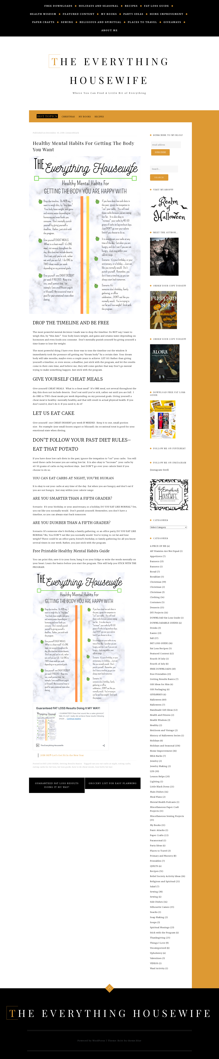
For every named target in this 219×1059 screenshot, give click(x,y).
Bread (153, 571)
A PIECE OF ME (158, 546)
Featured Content (79, 14)
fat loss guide (64, 767)
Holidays (155, 740)
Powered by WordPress (91, 1040)
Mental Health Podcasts (163, 802)
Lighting (155, 781)
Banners (154, 561)
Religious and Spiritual (100, 22)
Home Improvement (166, 14)
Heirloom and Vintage (162, 730)
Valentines (156, 958)
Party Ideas (133, 14)
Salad (153, 886)
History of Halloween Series (165, 735)
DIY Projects (156, 612)
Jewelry (154, 761)
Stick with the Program (162, 932)
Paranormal (156, 840)
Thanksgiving (157, 937)
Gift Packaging (158, 689)
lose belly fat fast (104, 767)
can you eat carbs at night (104, 764)
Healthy (154, 725)
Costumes (155, 602)
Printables (155, 861)
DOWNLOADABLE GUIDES (164, 623)
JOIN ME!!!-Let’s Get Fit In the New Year (62, 755)
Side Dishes (156, 902)
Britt (120, 1040)
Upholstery (156, 953)
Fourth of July (157, 664)
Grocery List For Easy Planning (113, 783)
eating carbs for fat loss (45, 767)
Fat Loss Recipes (159, 648)
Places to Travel (142, 22)
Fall (152, 638)
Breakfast (155, 576)
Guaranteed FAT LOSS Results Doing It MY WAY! (57, 785)
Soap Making (157, 917)
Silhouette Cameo (160, 907)
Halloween (156, 699)
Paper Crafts (43, 22)
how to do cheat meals (83, 767)
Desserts (155, 607)
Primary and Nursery (161, 856)
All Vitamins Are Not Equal (164, 551)
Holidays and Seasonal (98, 5)
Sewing (67, 22)
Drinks (154, 628)
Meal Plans (156, 797)
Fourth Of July (157, 658)
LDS (152, 771)
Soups (153, 922)
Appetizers (156, 556)
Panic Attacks (157, 830)
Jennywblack (72, 133)
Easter (153, 633)
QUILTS (154, 866)
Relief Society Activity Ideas (165, 876)
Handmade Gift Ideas (161, 710)
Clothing (155, 597)
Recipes (131, 5)
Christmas (68, 116)
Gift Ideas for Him (160, 684)
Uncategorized (158, 948)
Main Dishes (157, 792)
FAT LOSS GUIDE (156, 5)
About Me (109, 30)
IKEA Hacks (156, 756)
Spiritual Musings (160, 927)
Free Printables (158, 674)
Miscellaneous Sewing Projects (167, 816)
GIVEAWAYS (172, 22)
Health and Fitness (160, 715)
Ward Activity (157, 968)
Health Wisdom (43, 14)
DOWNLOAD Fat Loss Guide (165, 617)
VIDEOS (154, 963)
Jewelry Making (158, 766)
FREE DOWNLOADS (58, 5)
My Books (109, 14)
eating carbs (124, 764)
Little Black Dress (159, 786)
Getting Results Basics (71, 764)
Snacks (154, 912)
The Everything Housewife (111, 1012)
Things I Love (157, 943)
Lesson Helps (157, 776)
